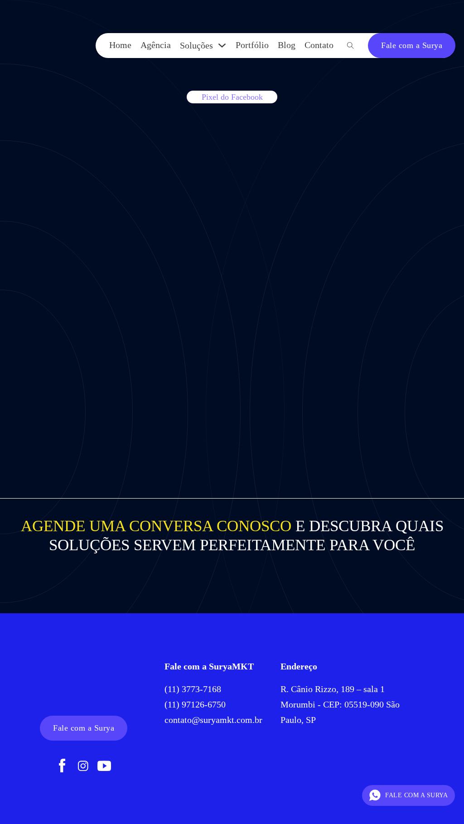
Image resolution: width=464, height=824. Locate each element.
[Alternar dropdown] (222, 45)
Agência (155, 45)
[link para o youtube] (104, 767)
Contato (319, 45)
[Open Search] (350, 45)
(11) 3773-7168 (193, 689)
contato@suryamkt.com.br (213, 720)
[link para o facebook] (62, 767)
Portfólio (252, 45)
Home (120, 45)
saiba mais (80, 401)
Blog (286, 45)
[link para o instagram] (83, 767)
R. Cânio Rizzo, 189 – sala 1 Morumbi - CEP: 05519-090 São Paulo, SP (340, 704)
